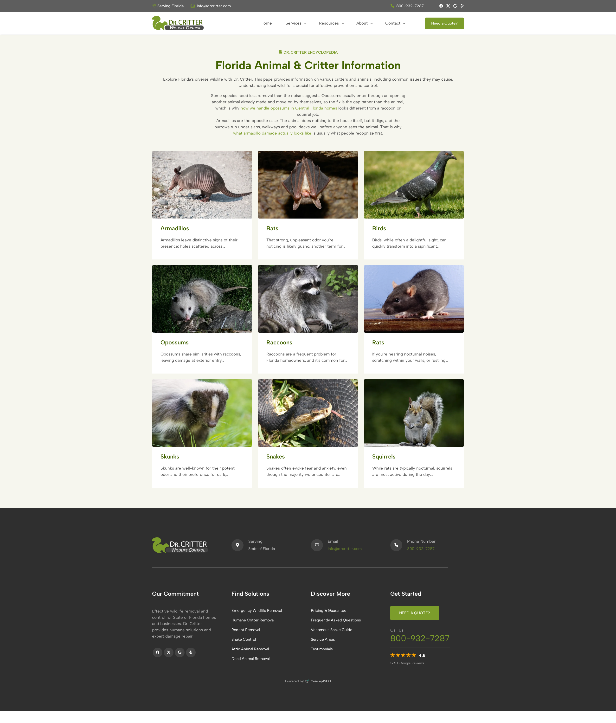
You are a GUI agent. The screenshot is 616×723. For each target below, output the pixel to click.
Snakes (275, 456)
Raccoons (279, 342)
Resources (329, 23)
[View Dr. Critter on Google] (453, 6)
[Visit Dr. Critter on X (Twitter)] (446, 6)
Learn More (199, 212)
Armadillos (174, 228)
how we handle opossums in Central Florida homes (289, 108)
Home (266, 23)
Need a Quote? (444, 23)
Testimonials (322, 649)
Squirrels (384, 456)
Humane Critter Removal (253, 620)
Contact (393, 23)
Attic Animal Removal (250, 649)
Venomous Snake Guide (331, 629)
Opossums (174, 342)
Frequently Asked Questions (336, 620)
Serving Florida (170, 6)
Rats (378, 342)
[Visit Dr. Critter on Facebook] (439, 6)
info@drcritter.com (214, 6)
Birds (379, 228)
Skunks (169, 456)
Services (294, 23)
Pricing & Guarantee (328, 610)
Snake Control (243, 639)
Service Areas (323, 639)
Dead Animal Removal (250, 658)
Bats (272, 228)
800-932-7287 (410, 6)
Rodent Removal (245, 629)
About (362, 23)
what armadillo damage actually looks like (272, 133)
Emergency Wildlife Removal (256, 610)
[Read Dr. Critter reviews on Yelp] (460, 6)
